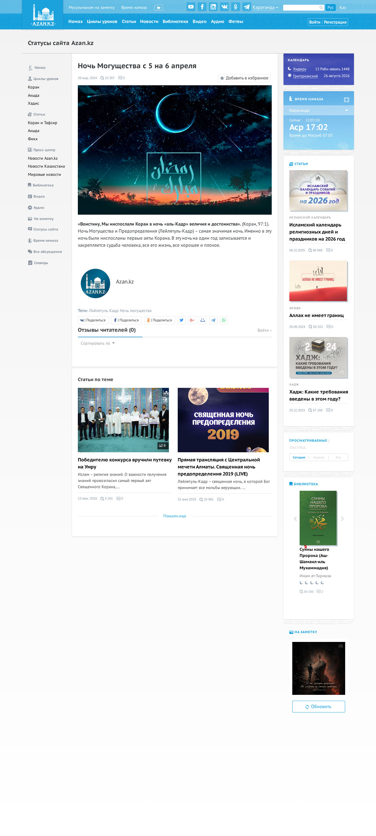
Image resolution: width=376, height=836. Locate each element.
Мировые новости (44, 174)
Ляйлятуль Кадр (104, 310)
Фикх (33, 138)
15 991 (208, 499)
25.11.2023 (297, 410)
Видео (200, 21)
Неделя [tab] (318, 457)
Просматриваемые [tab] (308, 441)
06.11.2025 (297, 250)
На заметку (305, 632)
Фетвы (236, 21)
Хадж (294, 384)
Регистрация (335, 22)
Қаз (343, 7)
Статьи (129, 21)
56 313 (317, 326)
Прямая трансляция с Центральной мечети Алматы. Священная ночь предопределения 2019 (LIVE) (219, 467)
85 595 (308, 591)
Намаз (75, 21)
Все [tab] (338, 457)
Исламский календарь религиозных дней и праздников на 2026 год (317, 232)
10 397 (109, 78)
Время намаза (134, 7)
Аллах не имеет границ (316, 315)
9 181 (108, 498)
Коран (33, 87)
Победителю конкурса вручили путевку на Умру (125, 463)
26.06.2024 (297, 326)
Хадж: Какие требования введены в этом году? (318, 395)
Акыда (33, 95)
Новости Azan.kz (43, 158)
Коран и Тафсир (42, 122)
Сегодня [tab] (299, 457)
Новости (149, 21)
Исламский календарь (310, 217)
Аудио (217, 21)
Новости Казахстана (46, 166)
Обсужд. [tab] (298, 448)
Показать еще (174, 516)
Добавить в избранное (247, 78)
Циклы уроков (102, 21)
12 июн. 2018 (87, 498)
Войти (314, 22)
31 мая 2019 (187, 499)
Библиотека (175, 21)
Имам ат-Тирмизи (315, 575)
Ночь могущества (136, 310)
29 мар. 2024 (87, 78)
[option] (319, 543)
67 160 (317, 410)
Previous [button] (295, 518)
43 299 (308, 609)
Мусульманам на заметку (92, 7)
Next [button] (342, 518)
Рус (331, 7)
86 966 (317, 250)
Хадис (33, 103)
